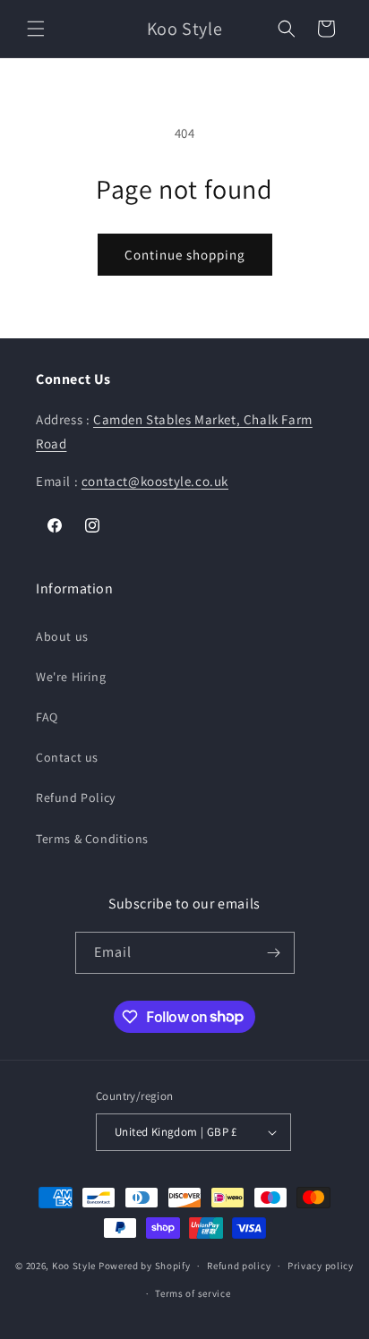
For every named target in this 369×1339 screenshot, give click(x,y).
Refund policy (238, 1265)
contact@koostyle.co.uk (155, 481)
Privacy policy (320, 1265)
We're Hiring (71, 677)
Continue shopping (184, 254)
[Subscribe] (274, 953)
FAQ (47, 717)
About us (62, 636)
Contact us (67, 757)
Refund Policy (76, 797)
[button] (36, 28)
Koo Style (74, 1265)
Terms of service (192, 1293)
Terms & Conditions (92, 839)
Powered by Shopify (145, 1265)
